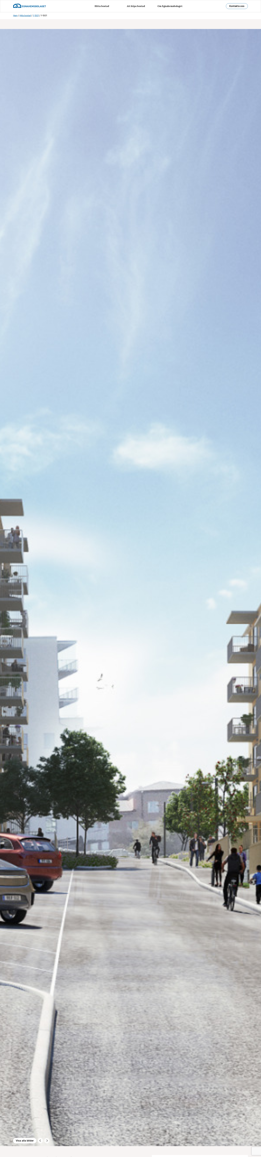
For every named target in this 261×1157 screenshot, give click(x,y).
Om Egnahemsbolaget (169, 6)
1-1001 (36, 15)
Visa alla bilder (25, 1140)
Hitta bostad (102, 6)
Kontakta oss (236, 6)
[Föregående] (40, 1140)
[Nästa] (47, 1140)
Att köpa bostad (136, 6)
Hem (15, 15)
